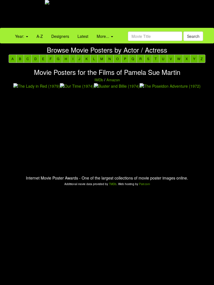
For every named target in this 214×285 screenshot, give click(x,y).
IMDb (98, 79)
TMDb (112, 184)
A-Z (40, 36)
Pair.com (144, 184)
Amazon (113, 79)
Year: (20, 36)
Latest (82, 36)
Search (193, 36)
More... (103, 36)
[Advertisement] (134, 15)
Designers (60, 36)
